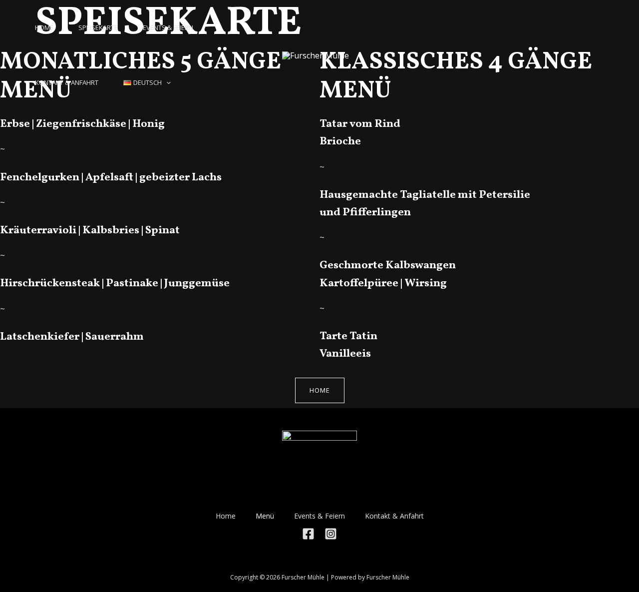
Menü (265, 516)
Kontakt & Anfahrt (66, 82)
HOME (44, 27)
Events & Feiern (168, 27)
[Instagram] (330, 534)
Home (226, 516)
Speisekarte (98, 27)
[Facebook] (308, 534)
